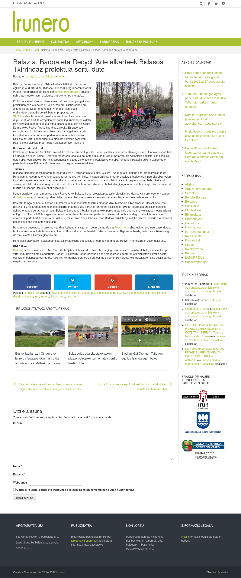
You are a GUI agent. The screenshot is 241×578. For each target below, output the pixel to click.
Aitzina (189, 184)
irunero (45, 296)
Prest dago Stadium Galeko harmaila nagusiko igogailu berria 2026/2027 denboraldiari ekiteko (205, 79)
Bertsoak (191, 201)
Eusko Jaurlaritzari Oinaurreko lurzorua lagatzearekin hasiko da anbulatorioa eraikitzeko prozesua (37, 358)
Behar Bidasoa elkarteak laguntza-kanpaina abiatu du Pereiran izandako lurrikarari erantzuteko (204, 154)
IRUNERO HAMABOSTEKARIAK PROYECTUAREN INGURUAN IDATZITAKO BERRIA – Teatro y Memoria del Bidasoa (204, 330)
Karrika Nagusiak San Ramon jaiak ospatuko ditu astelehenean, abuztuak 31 (205, 119)
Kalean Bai (192, 240)
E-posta (19, 474)
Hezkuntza (192, 223)
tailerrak (71, 296)
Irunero (62, 76)
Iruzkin (17, 423)
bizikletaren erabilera (67, 92)
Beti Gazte (192, 206)
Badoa (17, 250)
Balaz (94, 292)
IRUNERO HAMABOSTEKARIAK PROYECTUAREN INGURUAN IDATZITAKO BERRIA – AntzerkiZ (204, 354)
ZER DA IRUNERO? (30, 41)
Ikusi (184, 536)
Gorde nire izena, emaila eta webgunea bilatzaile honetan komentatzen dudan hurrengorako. (75, 489)
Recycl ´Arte (121, 227)
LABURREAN (109, 41)
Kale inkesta (193, 236)
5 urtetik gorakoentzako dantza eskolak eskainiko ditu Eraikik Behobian (205, 135)
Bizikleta (19, 116)
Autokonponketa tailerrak (65, 292)
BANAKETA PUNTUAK (142, 41)
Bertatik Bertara (195, 197)
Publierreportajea (196, 262)
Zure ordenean (212, 300)
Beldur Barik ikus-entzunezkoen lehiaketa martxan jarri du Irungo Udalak (206, 287)
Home (17, 50)
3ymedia (223, 572)
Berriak (190, 193)
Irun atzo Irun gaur (197, 231)
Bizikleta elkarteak (145, 292)
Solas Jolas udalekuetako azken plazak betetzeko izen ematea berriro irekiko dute (92, 358)
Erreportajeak (194, 219)
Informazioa (193, 227)
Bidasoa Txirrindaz (110, 292)
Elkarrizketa (193, 214)
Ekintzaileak (193, 210)
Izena (17, 466)
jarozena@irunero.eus (84, 540)
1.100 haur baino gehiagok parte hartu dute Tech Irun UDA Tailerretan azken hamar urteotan (205, 100)
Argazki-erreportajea (198, 188)
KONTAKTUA (60, 41)
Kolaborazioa (194, 249)
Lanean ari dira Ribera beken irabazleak (205, 338)
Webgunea (20, 482)
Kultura (190, 253)
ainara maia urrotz (196, 308)
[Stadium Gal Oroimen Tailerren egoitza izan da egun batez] (146, 331)
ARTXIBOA (83, 41)
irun (37, 296)
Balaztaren (23, 197)
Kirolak (189, 244)
